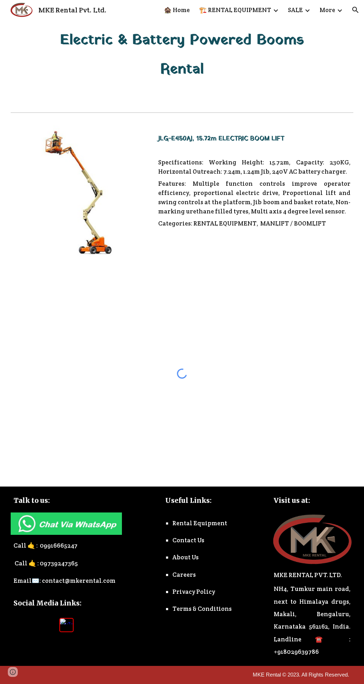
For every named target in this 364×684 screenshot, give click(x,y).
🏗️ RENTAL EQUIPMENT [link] (235, 10)
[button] (355, 9)
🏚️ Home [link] (177, 10)
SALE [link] (295, 10)
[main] (181, 54)
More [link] (327, 10)
